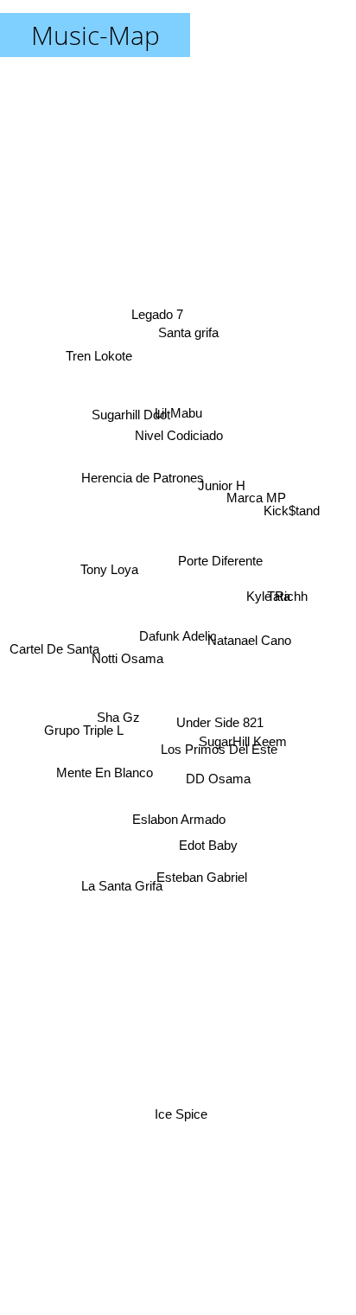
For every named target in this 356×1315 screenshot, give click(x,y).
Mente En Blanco (102, 777)
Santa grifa (181, 323)
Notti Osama (126, 668)
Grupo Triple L (84, 724)
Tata (278, 601)
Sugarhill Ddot (132, 407)
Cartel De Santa (54, 630)
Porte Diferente (221, 557)
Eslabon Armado (185, 821)
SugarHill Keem (242, 749)
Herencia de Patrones (149, 446)
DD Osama (217, 789)
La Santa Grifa (119, 877)
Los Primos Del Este (219, 776)
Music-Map (95, 35)
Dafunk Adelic (178, 636)
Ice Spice (181, 1118)
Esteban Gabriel (204, 875)
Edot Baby (206, 850)
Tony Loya (111, 576)
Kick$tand (293, 508)
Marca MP (256, 486)
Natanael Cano (250, 618)
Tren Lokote (94, 368)
